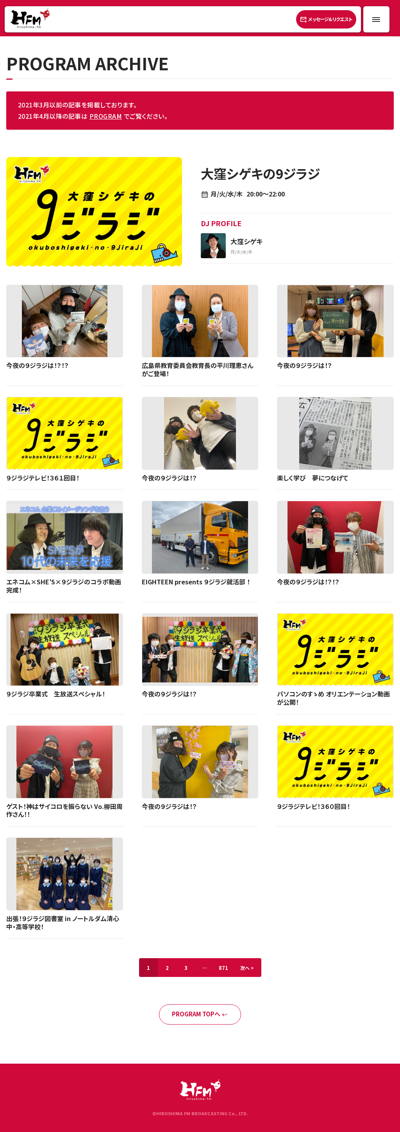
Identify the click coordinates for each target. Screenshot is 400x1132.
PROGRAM (105, 116)
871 (223, 967)
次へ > (247, 967)
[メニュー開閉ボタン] (376, 19)
